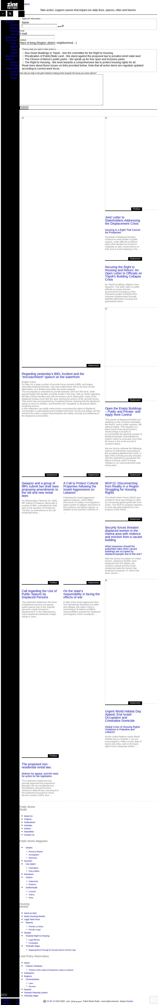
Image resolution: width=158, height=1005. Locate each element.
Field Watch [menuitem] (14, 45)
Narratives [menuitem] (12, 55)
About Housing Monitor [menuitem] (34, 916)
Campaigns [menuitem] (33, 943)
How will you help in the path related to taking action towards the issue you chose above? (57, 73)
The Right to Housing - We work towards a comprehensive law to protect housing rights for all (80, 62)
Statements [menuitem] (17, 62)
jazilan (130, 1001)
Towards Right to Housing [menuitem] (37, 936)
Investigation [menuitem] (17, 30)
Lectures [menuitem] (15, 71)
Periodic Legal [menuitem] (35, 930)
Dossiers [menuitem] (11, 37)
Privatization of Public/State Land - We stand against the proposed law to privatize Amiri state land (83, 56)
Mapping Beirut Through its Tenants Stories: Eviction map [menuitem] (52, 950)
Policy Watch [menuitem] (14, 51)
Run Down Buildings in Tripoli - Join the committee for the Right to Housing (69, 52)
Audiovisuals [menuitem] (13, 68)
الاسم (61, 25)
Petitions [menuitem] (15, 65)
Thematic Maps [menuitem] (33, 946)
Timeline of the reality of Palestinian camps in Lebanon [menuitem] (51, 970)
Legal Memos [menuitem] (34, 940)
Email (21, 31)
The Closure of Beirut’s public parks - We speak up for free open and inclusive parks (75, 59)
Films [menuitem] (13, 77)
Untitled (22, 40)
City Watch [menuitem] (12, 40)
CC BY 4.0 (51, 1001)
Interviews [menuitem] (16, 34)
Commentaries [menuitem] (32, 979)
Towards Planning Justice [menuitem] (36, 992)
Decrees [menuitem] (32, 986)
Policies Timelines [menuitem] (34, 966)
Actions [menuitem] (10, 59)
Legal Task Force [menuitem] (32, 919)
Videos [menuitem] (14, 74)
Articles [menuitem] (10, 21)
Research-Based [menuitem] (16, 26)
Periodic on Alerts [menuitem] (36, 927)
